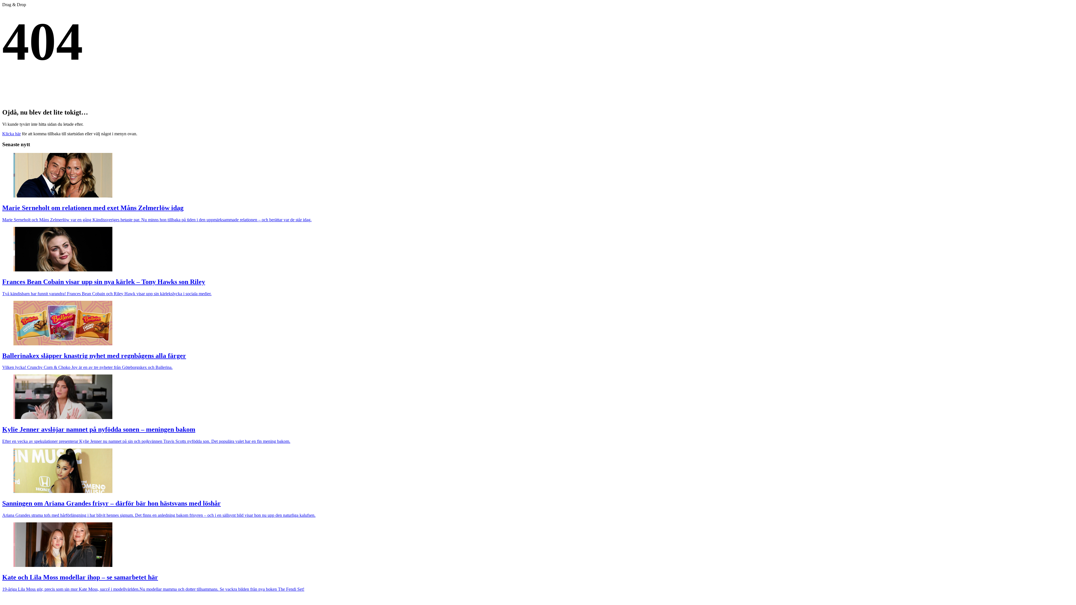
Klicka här (11, 133)
